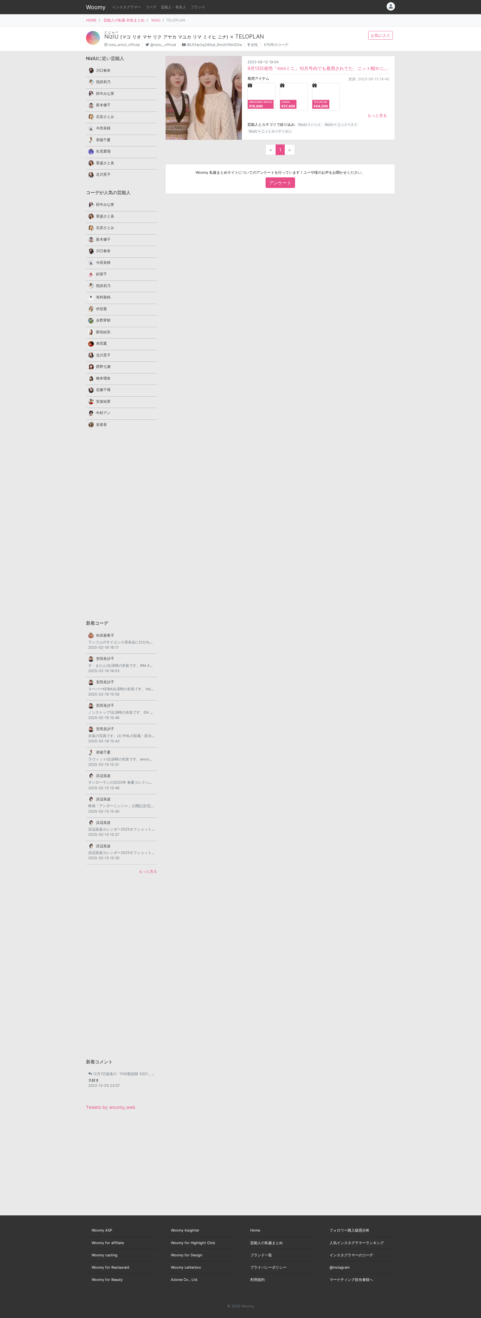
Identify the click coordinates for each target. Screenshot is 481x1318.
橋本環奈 (103, 378)
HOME (91, 20)
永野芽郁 (103, 320)
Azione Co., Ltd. (184, 1280)
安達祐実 (103, 401)
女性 (254, 45)
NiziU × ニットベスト (341, 124)
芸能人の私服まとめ (266, 1243)
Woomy (95, 7)
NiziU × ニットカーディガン (270, 131)
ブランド (198, 7)
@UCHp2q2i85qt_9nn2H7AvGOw (214, 45)
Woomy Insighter (185, 1230)
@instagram (340, 1267)
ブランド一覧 (261, 1255)
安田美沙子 (105, 658)
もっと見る (377, 115)
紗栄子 (101, 274)
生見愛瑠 (103, 151)
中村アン (103, 413)
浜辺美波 (103, 776)
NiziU (155, 20)
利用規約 (257, 1280)
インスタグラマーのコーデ (351, 1255)
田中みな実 (105, 93)
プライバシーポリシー (268, 1267)
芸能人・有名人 (173, 7)
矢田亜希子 (105, 635)
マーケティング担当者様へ (351, 1280)
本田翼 (101, 343)
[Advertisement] (121, 523)
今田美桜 (103, 128)
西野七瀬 (103, 366)
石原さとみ (105, 117)
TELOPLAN (249, 36)
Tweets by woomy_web (110, 1107)
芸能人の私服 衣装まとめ (124, 20)
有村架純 (103, 297)
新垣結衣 (103, 332)
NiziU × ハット (309, 124)
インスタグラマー (126, 7)
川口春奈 (103, 70)
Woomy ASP (102, 1230)
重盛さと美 (105, 163)
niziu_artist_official (124, 45)
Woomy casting (104, 1255)
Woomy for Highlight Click (193, 1243)
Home (255, 1230)
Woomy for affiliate (108, 1243)
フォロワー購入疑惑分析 (349, 1230)
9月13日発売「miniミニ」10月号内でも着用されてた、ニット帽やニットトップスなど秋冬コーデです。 (318, 68)
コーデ (151, 7)
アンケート (280, 182)
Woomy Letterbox (186, 1267)
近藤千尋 (103, 390)
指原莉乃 (103, 82)
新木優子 (103, 105)
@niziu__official (163, 45)
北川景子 (103, 174)
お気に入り (380, 35)
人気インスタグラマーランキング (357, 1243)
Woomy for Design (186, 1255)
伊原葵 (101, 309)
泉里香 (101, 425)
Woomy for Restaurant (110, 1267)
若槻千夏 (103, 140)
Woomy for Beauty (107, 1280)
